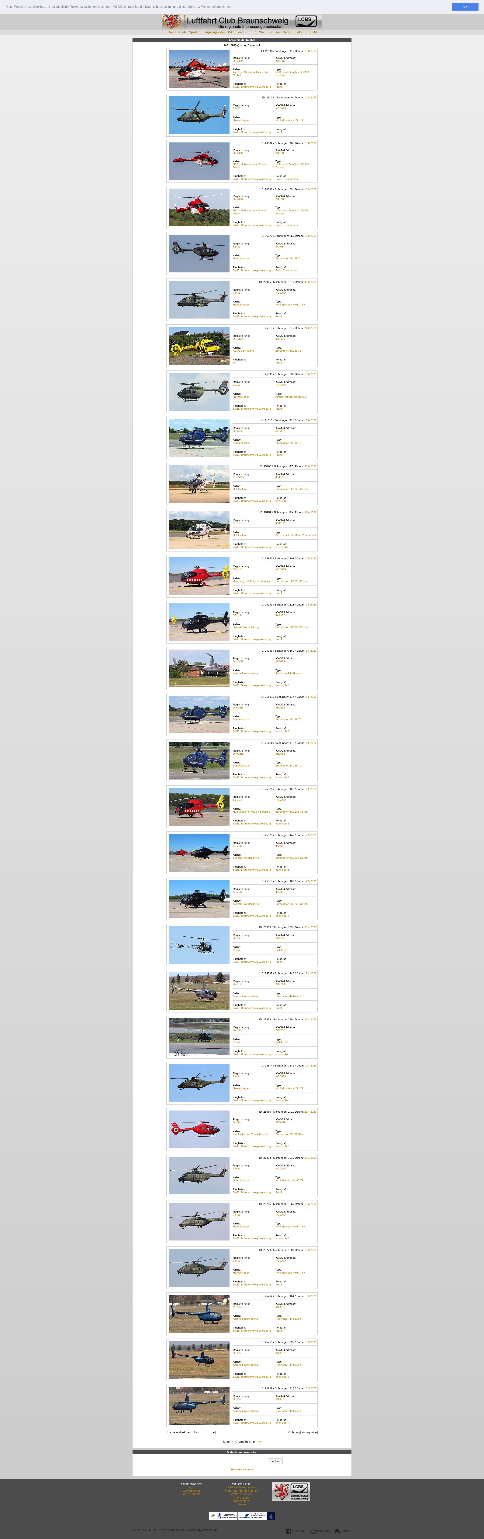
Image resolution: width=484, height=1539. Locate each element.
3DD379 (280, 1306)
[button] (275, 1461)
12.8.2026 (310, 97)
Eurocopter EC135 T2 (288, 442)
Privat (236, 949)
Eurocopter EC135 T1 (288, 258)
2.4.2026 (311, 1065)
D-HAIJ (237, 1306)
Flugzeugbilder (214, 32)
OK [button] (465, 6)
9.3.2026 (311, 1296)
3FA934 (280, 246)
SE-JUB (237, 569)
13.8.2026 (310, 51)
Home (172, 32)
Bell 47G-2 (281, 949)
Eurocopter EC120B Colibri (291, 488)
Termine (274, 32)
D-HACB (238, 661)
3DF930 (280, 938)
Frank (278, 86)
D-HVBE (238, 430)
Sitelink (241, 1504)
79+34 (236, 1076)
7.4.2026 (311, 973)
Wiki (262, 32)
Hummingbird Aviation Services (251, 581)
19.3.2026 (310, 1203)
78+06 (236, 292)
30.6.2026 (310, 281)
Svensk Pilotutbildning (246, 627)
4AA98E (280, 615)
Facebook (298, 1531)
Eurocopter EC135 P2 (288, 350)
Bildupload (236, 32)
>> (259, 1441)
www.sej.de (210, 1530)
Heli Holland (240, 488)
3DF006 (280, 338)
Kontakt (311, 32)
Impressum (241, 1497)
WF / (236, 362)
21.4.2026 (310, 1111)
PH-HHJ (238, 523)
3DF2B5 (280, 60)
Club (182, 32)
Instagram (323, 1531)
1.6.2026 (311, 420)
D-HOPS (238, 938)
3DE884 (280, 984)
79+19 (236, 1214)
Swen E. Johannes (286, 178)
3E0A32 (280, 430)
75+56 (236, 384)
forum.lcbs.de (191, 1494)
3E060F (280, 1122)
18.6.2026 (310, 374)
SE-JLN (237, 615)
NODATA (280, 108)
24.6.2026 (310, 327)
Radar (287, 32)
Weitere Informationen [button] (216, 6)
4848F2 (280, 523)
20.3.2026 (310, 1157)
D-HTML (238, 1122)
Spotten (194, 32)
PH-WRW (238, 477)
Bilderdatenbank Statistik (241, 1490)
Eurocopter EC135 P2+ (289, 1134)
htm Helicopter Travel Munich (250, 1134)
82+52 (236, 246)
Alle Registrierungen (241, 1487)
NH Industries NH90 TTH (290, 120)
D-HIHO (237, 984)
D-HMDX (238, 60)
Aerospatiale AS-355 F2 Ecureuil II (295, 535)
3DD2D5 (280, 661)
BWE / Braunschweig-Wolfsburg (252, 86)
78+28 (236, 108)
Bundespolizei (241, 442)
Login (191, 1487)
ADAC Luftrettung (243, 350)
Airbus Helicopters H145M (291, 396)
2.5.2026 (311, 558)
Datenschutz (241, 1501)
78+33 (236, 1168)
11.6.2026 (310, 466)
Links (298, 32)
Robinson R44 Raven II (289, 673)
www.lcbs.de (191, 1490)
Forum (251, 32)
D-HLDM (238, 338)
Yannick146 (282, 500)
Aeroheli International (245, 673)
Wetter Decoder (241, 1494)
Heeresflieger (241, 120)
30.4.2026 (310, 927)
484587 (280, 477)
